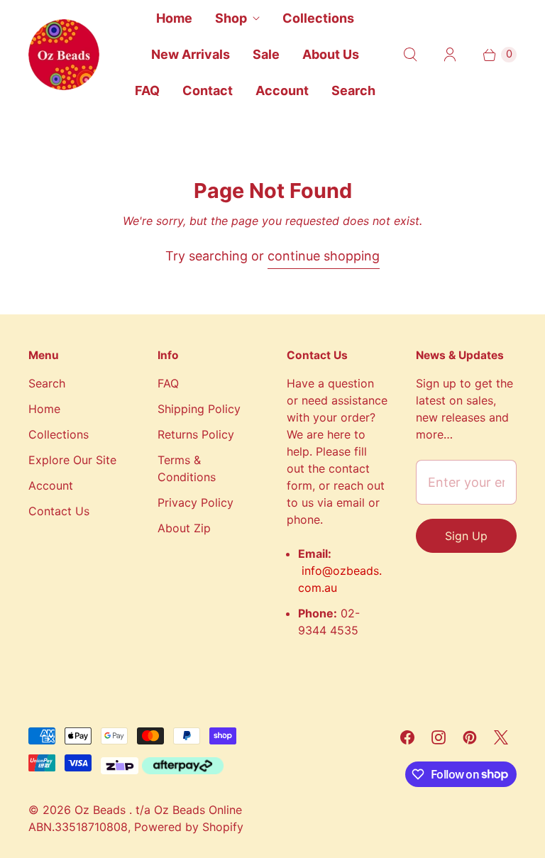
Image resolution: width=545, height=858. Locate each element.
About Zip (184, 528)
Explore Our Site (72, 460)
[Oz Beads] (63, 54)
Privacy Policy (195, 502)
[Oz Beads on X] (501, 737)
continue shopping (324, 255)
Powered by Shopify (188, 827)
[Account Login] (450, 55)
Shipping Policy (199, 409)
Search (353, 90)
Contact (207, 90)
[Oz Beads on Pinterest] (469, 737)
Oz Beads (102, 810)
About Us (330, 54)
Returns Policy (196, 434)
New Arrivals (190, 54)
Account (282, 90)
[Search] (410, 55)
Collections (318, 18)
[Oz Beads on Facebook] (407, 737)
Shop (231, 18)
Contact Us (58, 511)
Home (174, 18)
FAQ (147, 90)
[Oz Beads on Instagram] (438, 737)
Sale (266, 54)
